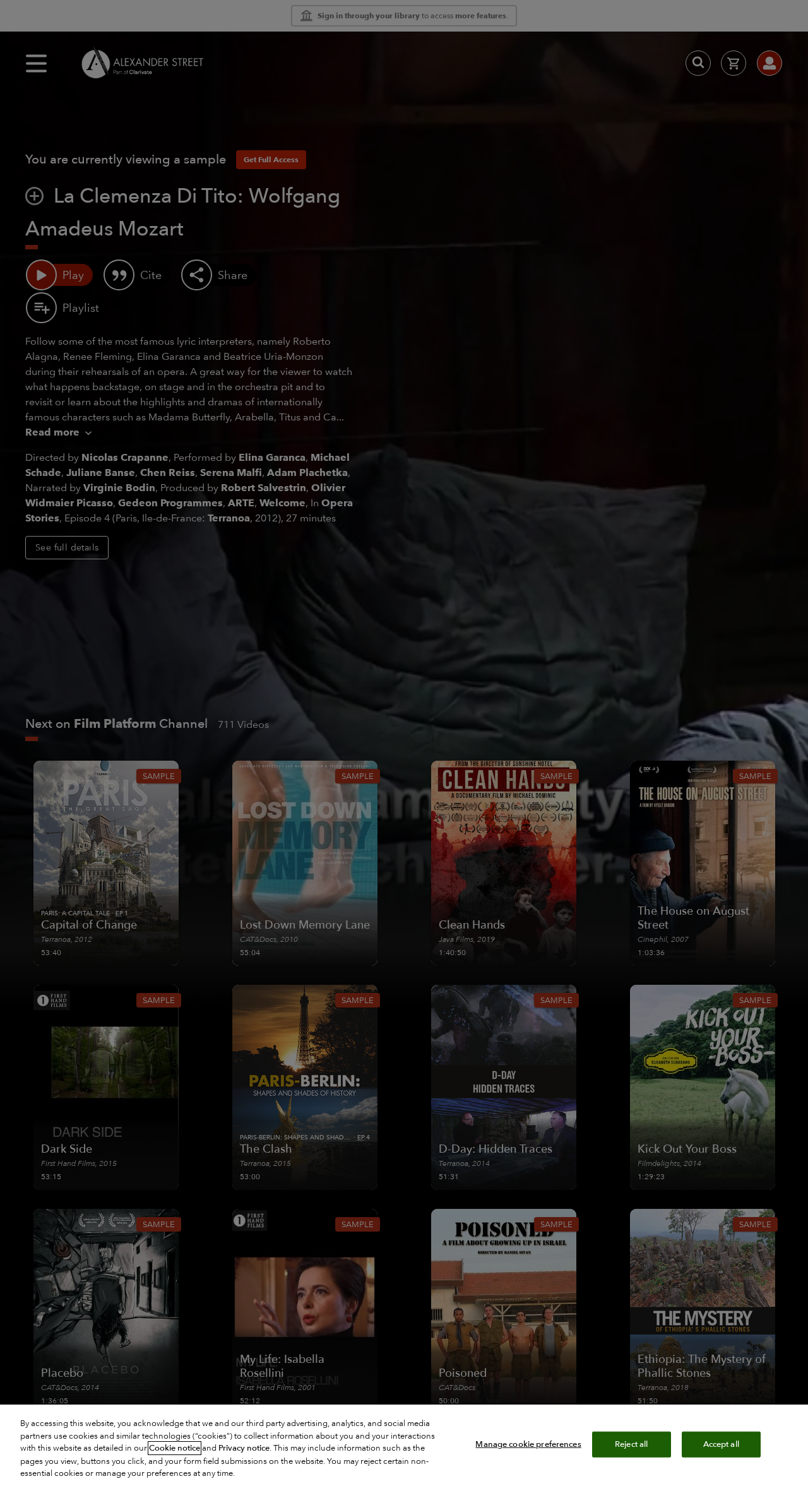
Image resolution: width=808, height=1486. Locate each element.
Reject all (631, 1443)
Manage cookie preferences (528, 1443)
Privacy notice (244, 1448)
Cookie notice (174, 1448)
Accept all (721, 1443)
